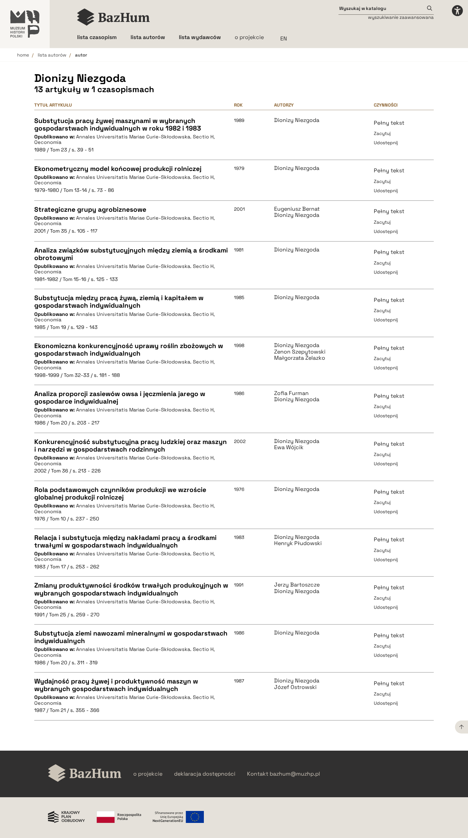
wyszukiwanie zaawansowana (401, 17)
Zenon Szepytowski (299, 352)
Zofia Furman (291, 393)
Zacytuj (382, 133)
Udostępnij (386, 143)
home (23, 55)
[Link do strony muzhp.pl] (25, 24)
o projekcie (249, 37)
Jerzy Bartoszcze (297, 585)
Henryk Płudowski (298, 543)
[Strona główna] (113, 17)
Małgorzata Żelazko (299, 358)
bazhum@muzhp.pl (295, 774)
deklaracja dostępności (204, 774)
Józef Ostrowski (295, 687)
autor (81, 55)
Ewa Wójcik (289, 447)
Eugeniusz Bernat (297, 209)
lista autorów (52, 55)
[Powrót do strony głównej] (85, 773)
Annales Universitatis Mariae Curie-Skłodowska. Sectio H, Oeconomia (124, 140)
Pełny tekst (389, 122)
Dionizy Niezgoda (296, 120)
